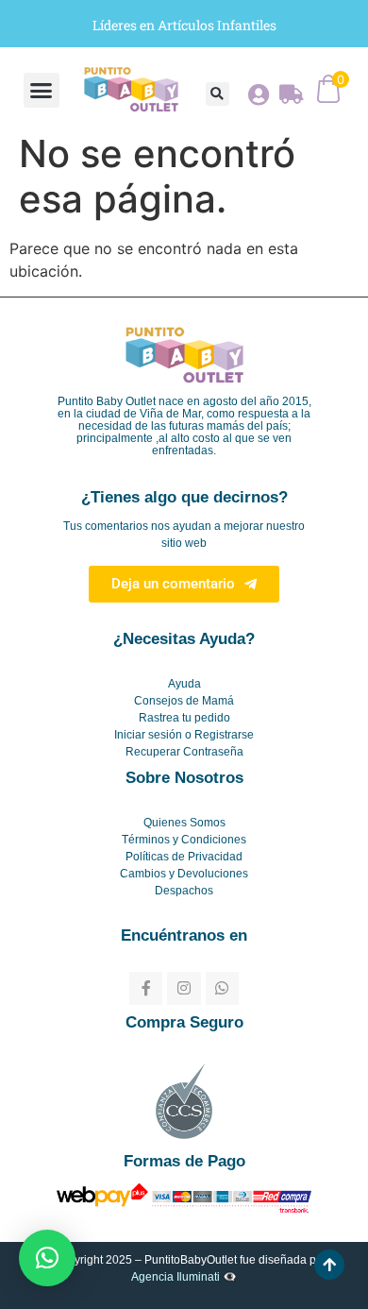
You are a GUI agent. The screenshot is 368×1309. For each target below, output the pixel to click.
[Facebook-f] (145, 988)
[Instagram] (183, 988)
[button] (41, 91)
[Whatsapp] (222, 988)
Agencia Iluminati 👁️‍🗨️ (184, 1277)
